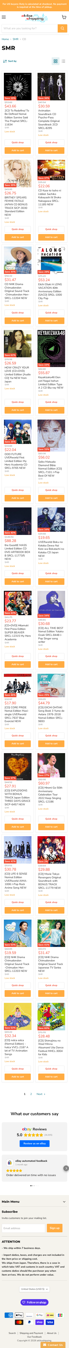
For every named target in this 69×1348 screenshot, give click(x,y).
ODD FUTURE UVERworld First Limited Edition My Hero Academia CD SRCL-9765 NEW (16, 461)
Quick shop (18, 142)
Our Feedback (34, 1336)
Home (5, 39)
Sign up (55, 1228)
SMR (15, 39)
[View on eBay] (9, 1162)
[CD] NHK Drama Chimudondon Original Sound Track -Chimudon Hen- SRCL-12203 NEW (17, 964)
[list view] (63, 61)
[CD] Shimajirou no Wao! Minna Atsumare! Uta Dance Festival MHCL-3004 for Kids (51, 1047)
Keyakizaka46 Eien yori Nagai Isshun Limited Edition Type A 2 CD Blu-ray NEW (51, 382)
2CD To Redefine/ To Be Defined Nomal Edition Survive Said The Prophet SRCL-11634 (17, 117)
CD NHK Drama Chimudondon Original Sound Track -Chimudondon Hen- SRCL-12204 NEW (17, 291)
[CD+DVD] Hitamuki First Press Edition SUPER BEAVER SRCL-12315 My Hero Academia (18, 632)
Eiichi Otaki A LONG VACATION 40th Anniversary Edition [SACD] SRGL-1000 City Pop (50, 291)
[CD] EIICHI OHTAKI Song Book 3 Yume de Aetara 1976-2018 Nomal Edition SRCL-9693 (51, 714)
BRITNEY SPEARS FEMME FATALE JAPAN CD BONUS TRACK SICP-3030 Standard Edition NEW (16, 206)
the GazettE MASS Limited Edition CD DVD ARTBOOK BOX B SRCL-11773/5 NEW (17, 552)
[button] (3, 1168)
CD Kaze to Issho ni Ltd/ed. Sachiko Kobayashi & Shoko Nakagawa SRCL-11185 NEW (49, 197)
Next (40, 1094)
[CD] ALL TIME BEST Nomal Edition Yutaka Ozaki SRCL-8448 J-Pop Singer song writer (51, 635)
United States (32, 1289)
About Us (51, 1333)
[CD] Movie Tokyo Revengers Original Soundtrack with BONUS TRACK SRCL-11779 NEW (49, 881)
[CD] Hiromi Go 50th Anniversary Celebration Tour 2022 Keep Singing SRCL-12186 (50, 794)
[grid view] (55, 61)
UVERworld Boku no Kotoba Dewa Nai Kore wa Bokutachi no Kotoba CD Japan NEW (51, 549)
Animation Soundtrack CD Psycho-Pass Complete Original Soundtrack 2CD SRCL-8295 (49, 119)
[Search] (62, 28)
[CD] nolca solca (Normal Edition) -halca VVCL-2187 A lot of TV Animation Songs (16, 1047)
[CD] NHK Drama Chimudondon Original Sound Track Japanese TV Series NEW (50, 964)
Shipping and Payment (31, 1333)
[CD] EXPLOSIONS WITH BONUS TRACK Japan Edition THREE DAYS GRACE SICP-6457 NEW (17, 797)
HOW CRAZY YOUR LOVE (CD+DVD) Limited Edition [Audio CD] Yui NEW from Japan (18, 374)
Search (12, 1333)
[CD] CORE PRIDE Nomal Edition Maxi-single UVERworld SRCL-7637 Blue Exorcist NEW (17, 714)
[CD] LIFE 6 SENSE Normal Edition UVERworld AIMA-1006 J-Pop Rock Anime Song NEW (16, 880)
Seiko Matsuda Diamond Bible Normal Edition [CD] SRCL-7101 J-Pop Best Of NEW (50, 468)
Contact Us (54, 1344)
